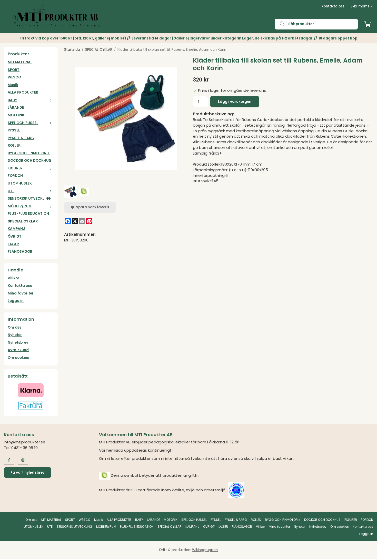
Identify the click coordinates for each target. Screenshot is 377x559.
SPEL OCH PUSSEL (23, 122)
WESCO (14, 77)
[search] (279, 24)
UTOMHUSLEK (20, 183)
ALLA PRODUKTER (23, 92)
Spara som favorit (91, 207)
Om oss (14, 327)
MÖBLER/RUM (20, 206)
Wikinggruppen (205, 549)
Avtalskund (18, 350)
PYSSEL (14, 130)
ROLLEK (14, 145)
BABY (12, 100)
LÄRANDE (16, 107)
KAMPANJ (16, 228)
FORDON (15, 175)
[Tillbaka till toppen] (366, 551)
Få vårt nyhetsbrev (28, 472)
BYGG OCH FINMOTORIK (29, 153)
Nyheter (15, 334)
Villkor (13, 278)
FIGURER (15, 168)
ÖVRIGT (15, 236)
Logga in (16, 300)
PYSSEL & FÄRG (21, 138)
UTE (11, 191)
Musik (13, 85)
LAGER (13, 244)
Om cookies (18, 357)
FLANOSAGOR (20, 251)
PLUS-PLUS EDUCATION (28, 213)
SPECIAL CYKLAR (23, 221)
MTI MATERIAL (20, 62)
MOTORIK (16, 115)
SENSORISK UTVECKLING (29, 198)
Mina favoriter (21, 293)
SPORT (13, 69)
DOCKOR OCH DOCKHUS (29, 160)
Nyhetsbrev (18, 342)
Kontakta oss (333, 6)
